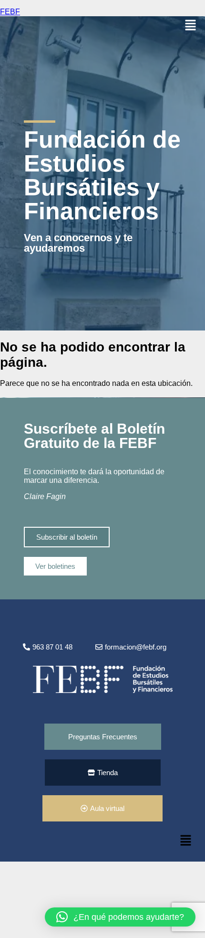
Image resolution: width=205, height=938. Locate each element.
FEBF (10, 12)
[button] (190, 25)
